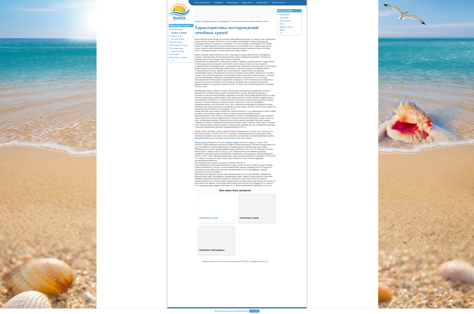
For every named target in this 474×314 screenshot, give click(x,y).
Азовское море (177, 48)
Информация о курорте (179, 25)
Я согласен (254, 311)
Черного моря (220, 93)
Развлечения (232, 2)
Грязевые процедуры (206, 227)
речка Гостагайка (258, 100)
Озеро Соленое (201, 142)
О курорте (218, 2)
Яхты (282, 24)
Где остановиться (202, 2)
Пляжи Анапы (177, 29)
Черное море (262, 2)
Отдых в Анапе (179, 32)
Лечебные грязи (204, 195)
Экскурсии (284, 18)
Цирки (282, 30)
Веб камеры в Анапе (179, 45)
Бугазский (199, 44)
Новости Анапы (177, 51)
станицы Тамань (232, 142)
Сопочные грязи (245, 195)
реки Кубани (260, 93)
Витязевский (262, 41)
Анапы (234, 165)
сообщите (255, 261)
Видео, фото (247, 2)
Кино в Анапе (285, 21)
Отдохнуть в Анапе (179, 57)
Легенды (174, 54)
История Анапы (177, 39)
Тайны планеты (278, 2)
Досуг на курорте (285, 11)
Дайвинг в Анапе (286, 27)
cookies (229, 311)
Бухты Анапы (176, 42)
